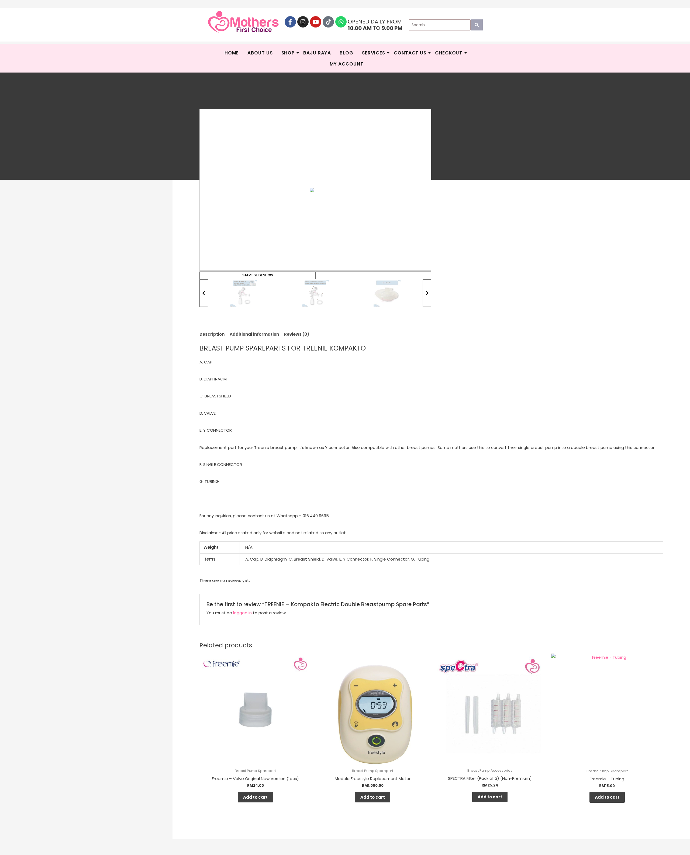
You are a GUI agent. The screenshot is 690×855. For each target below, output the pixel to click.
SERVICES (373, 53)
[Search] (477, 24)
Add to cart (255, 797)
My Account (347, 64)
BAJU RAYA (317, 53)
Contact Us (410, 53)
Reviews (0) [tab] (296, 334)
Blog (346, 53)
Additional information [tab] (254, 334)
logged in (242, 613)
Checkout (449, 53)
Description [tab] (212, 334)
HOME (232, 53)
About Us (259, 53)
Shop (288, 53)
